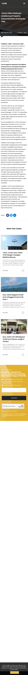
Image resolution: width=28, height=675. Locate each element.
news (25, 32)
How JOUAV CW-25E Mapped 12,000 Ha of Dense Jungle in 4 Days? (14, 339)
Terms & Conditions (8, 415)
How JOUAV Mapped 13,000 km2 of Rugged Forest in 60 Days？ (13, 297)
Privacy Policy (23, 414)
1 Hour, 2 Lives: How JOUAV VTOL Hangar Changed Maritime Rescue (13, 255)
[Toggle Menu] (24, 3)
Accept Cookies (14, 672)
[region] (14, 668)
